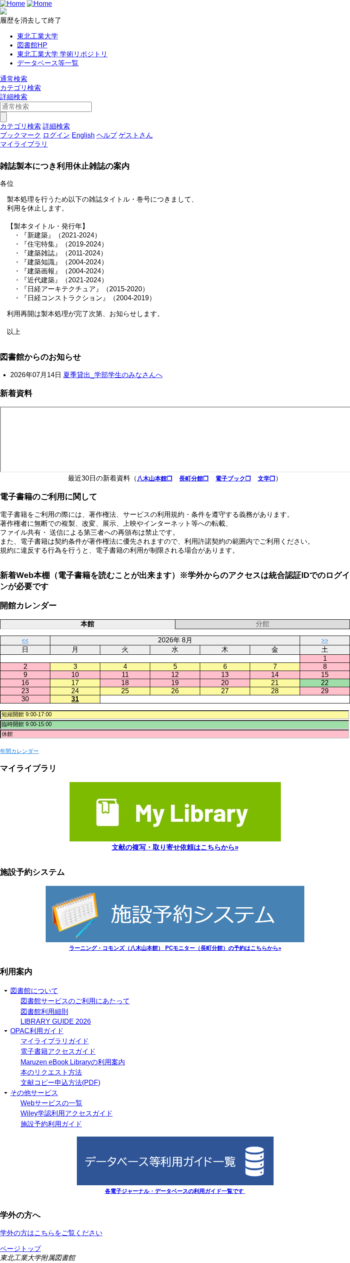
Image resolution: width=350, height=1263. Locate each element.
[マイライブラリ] (175, 839)
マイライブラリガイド (54, 1041)
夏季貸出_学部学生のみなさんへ (113, 374)
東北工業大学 (37, 36)
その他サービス (34, 1092)
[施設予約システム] (175, 940)
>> (324, 640)
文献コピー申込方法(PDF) (60, 1082)
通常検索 (13, 78)
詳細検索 (13, 96)
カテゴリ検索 (20, 87)
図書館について (34, 990)
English (83, 135)
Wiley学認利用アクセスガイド (66, 1113)
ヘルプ (106, 135)
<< (25, 640)
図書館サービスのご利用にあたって (75, 1001)
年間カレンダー (19, 751)
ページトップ (20, 1248)
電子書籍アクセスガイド (58, 1051)
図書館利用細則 (44, 1011)
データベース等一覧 (48, 63)
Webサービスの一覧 (51, 1103)
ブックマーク (20, 135)
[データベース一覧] (175, 1183)
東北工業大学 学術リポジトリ (62, 54)
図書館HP (32, 45)
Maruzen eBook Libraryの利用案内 (72, 1062)
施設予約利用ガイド (51, 1124)
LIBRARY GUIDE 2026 (55, 1021)
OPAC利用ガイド (37, 1030)
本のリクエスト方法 (51, 1072)
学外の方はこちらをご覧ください (51, 1233)
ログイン (56, 135)
